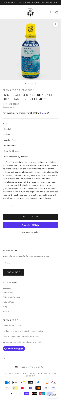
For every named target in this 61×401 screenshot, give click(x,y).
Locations (7, 288)
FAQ (5, 306)
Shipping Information (12, 297)
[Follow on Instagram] (4, 358)
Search (6, 311)
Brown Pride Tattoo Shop (18, 90)
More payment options (31, 232)
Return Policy (9, 302)
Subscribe (13, 272)
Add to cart (31, 216)
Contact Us (8, 292)
